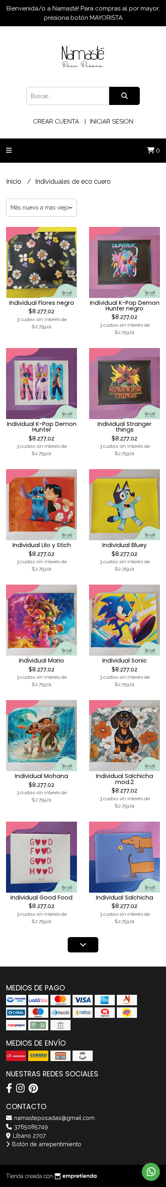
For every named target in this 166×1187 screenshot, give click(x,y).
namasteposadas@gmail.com (53, 1117)
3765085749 (30, 1126)
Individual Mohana (41, 776)
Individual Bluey (124, 545)
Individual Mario (41, 660)
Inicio (14, 181)
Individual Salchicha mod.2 (124, 779)
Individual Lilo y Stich (41, 545)
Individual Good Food (41, 897)
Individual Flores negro (41, 303)
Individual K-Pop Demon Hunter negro (125, 305)
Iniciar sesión (111, 121)
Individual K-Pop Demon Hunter (42, 427)
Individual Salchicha (124, 897)
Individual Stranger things (124, 427)
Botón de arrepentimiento (45, 1144)
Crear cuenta (56, 121)
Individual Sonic (124, 660)
